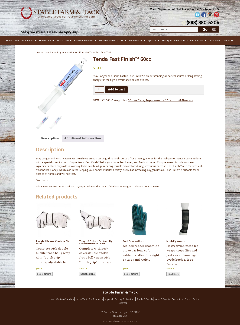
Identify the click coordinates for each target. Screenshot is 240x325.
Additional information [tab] (82, 138)
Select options (44, 274)
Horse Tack (45, 40)
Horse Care (63, 40)
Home (9, 40)
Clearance (214, 40)
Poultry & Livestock (172, 40)
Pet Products (135, 40)
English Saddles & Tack (111, 40)
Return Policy (192, 299)
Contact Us (228, 40)
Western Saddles (24, 40)
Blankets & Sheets (84, 40)
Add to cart (116, 89)
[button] (82, 62)
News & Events (162, 299)
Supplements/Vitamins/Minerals (72, 52)
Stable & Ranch (195, 40)
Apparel (152, 40)
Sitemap (123, 302)
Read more (173, 274)
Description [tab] (50, 138)
